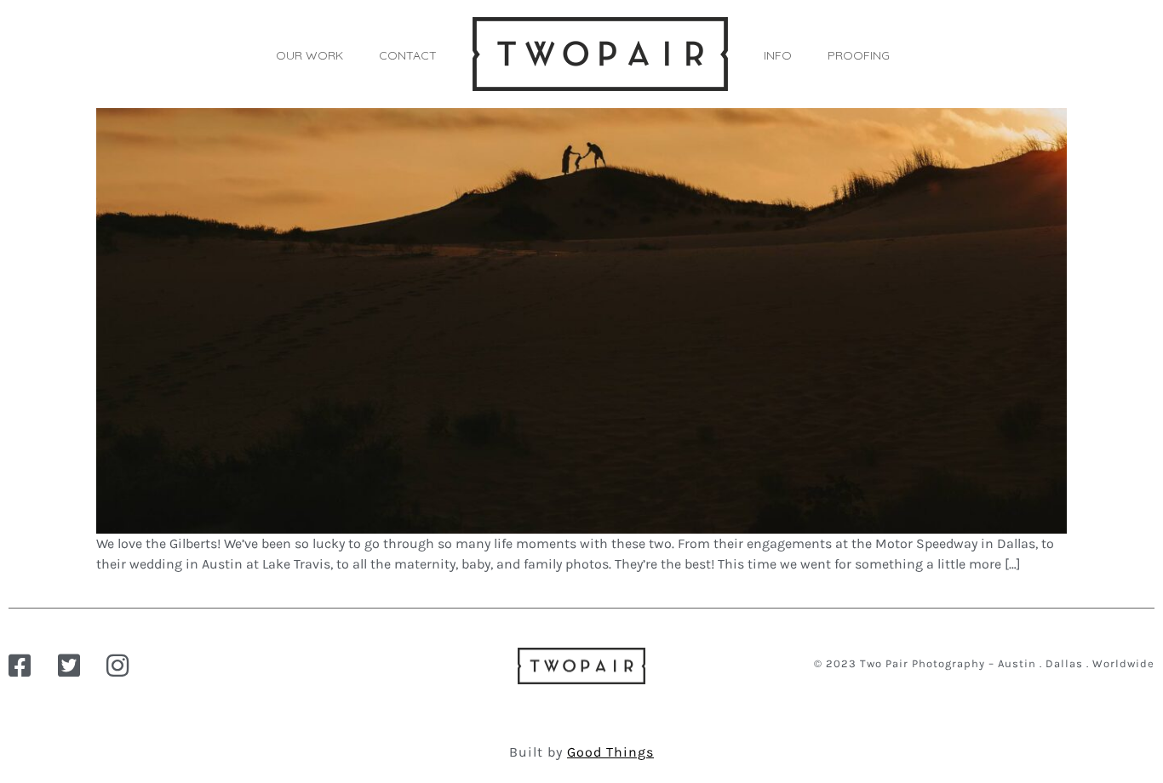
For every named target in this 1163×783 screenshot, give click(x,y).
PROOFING (859, 55)
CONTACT (408, 55)
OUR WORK (309, 55)
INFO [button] (778, 55)
